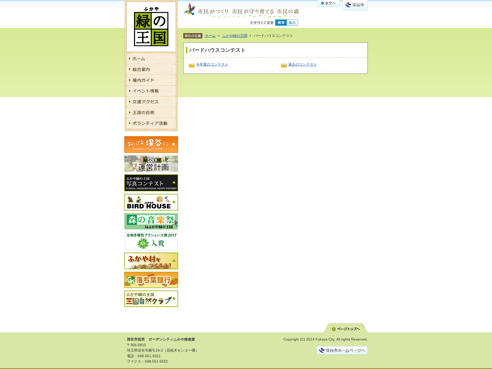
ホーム (210, 36)
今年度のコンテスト (212, 64)
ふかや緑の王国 (234, 36)
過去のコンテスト (302, 64)
